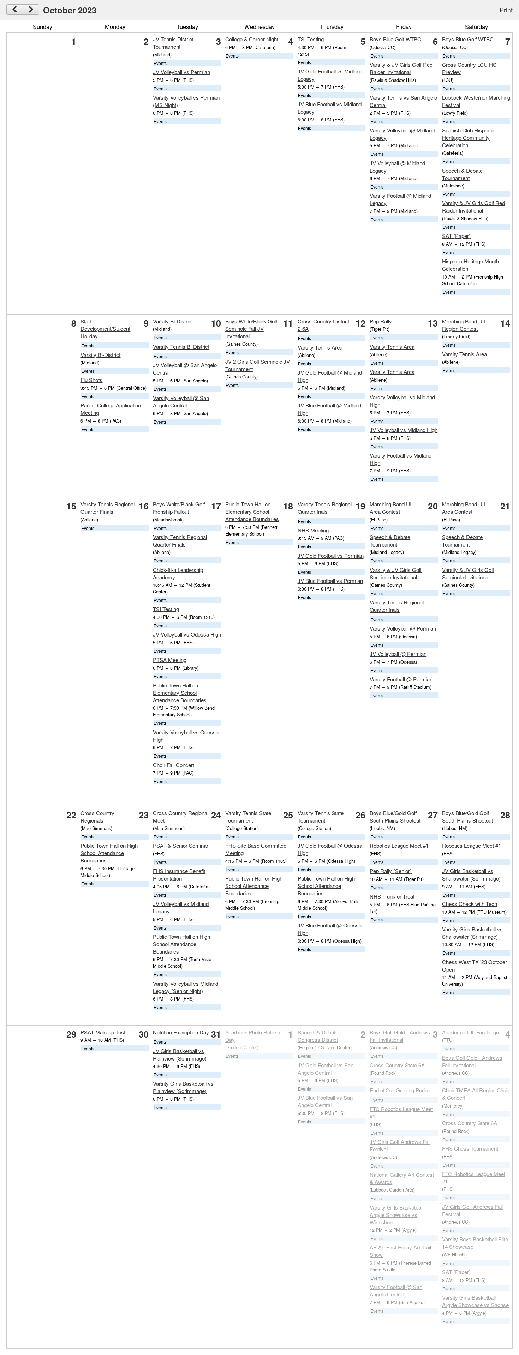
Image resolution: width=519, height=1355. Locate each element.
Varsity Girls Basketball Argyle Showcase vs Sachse (475, 1301)
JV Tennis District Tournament (173, 42)
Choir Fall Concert (173, 765)
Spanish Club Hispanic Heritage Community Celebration (468, 137)
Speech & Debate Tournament (462, 174)
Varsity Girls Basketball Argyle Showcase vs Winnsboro (396, 1215)
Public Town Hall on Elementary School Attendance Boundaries (180, 692)
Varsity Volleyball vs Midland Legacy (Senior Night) (185, 987)
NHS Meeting (313, 530)
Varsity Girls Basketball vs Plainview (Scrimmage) (183, 1087)
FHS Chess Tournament (470, 1148)
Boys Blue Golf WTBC (395, 39)
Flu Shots (91, 379)
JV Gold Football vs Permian (331, 555)
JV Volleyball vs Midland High (403, 430)
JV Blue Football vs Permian (330, 580)
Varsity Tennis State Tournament (248, 816)
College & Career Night (251, 39)
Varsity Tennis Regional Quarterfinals (325, 507)
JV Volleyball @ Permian (398, 653)
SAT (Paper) (456, 235)
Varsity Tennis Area (320, 347)
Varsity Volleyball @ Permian (403, 628)
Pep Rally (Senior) (391, 871)
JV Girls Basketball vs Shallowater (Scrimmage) (471, 874)
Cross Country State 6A (397, 1065)
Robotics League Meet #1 (399, 845)
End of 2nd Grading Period (400, 1090)
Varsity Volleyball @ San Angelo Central (181, 401)
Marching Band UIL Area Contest (392, 507)
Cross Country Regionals (97, 816)
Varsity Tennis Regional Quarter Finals (107, 507)
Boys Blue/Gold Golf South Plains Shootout (395, 816)
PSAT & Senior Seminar (180, 845)
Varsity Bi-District (100, 354)
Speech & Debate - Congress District (319, 1035)
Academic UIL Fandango (470, 1032)
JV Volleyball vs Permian (181, 72)
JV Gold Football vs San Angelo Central (325, 1068)
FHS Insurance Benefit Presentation (179, 874)
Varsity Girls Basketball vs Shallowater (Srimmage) (472, 932)
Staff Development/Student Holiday (105, 328)
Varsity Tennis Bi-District (181, 346)
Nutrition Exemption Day (181, 1032)
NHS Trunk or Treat (392, 896)
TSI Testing (311, 39)
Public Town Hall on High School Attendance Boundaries (109, 853)
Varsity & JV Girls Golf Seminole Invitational (396, 573)
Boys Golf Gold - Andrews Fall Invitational (400, 1035)
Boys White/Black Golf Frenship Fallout (179, 507)
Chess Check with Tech (469, 903)
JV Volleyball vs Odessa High (187, 634)
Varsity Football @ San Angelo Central (396, 1290)
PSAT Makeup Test (102, 1032)
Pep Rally (381, 321)
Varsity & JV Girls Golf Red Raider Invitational (401, 68)
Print (506, 9)
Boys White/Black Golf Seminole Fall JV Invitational (251, 328)
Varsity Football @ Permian (401, 679)
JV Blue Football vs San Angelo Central (325, 1101)
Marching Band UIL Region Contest (464, 324)
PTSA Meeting (169, 659)
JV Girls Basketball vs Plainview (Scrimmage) (180, 1054)
